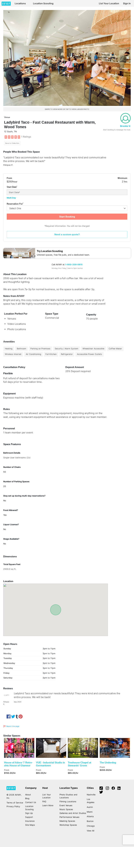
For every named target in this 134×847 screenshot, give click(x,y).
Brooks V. (125, 126)
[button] (6, 748)
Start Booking (67, 216)
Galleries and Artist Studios (72, 813)
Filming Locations (67, 801)
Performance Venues (69, 817)
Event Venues (65, 805)
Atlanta (90, 816)
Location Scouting (43, 3)
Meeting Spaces (67, 821)
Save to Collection (12, 143)
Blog (27, 798)
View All (90, 830)
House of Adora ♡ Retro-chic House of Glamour (18, 764)
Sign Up (29, 813)
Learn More (47, 805)
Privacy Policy (13, 806)
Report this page (12, 726)
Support (29, 817)
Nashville (91, 794)
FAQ (44, 801)
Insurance (29, 821)
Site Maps (30, 825)
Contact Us (30, 802)
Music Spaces (66, 809)
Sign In (127, 3)
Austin (90, 807)
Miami (89, 812)
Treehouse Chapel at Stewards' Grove (79, 764)
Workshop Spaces (68, 825)
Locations (20, 3)
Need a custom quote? (67, 234)
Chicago (91, 826)
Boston (90, 821)
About (28, 794)
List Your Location (109, 3)
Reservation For (15, 203)
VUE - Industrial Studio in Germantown (50, 764)
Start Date (12, 187)
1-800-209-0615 (74, 264)
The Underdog (108, 762)
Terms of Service (15, 802)
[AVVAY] (6, 3)
